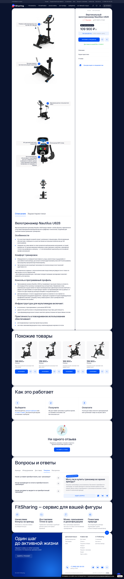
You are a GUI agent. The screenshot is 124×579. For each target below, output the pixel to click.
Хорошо (120, 576)
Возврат (82, 547)
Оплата (82, 541)
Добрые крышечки (70, 539)
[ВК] (98, 567)
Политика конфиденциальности (74, 573)
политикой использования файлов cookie (101, 576)
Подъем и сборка (85, 543)
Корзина (108, 5)
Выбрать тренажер (23, 556)
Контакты (98, 1)
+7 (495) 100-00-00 (107, 1)
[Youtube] (102, 567)
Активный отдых (83, 5)
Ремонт (82, 545)
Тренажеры (32, 5)
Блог (74, 1)
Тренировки (42, 5)
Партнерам (68, 541)
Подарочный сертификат (57, 1)
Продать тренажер (82, 1)
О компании (68, 1)
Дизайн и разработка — (99, 573)
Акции (46, 1)
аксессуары (53, 5)
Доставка (83, 539)
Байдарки (72, 5)
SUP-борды (62, 5)
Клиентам (91, 1)
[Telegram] (93, 567)
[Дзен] (107, 567)
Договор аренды (99, 543)
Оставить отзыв (100, 20)
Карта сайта (83, 554)
